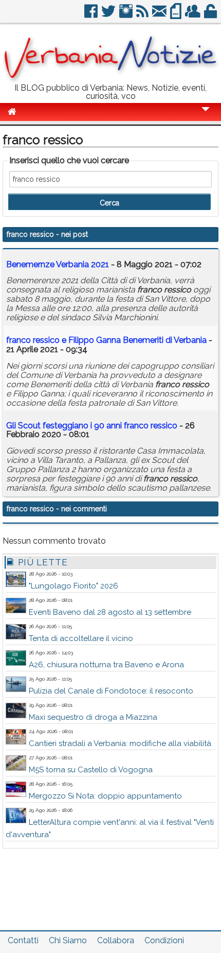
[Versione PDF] (176, 15)
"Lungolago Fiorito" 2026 (73, 586)
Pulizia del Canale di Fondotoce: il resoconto (111, 691)
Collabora (115, 940)
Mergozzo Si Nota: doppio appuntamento (105, 796)
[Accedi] (211, 15)
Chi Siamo (68, 940)
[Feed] (143, 15)
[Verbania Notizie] (110, 79)
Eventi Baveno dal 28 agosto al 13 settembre (110, 612)
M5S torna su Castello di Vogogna (91, 769)
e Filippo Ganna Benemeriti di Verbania (106, 340)
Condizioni (164, 940)
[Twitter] (109, 15)
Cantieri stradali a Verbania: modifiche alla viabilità (120, 743)
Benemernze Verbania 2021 (57, 264)
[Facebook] (91, 15)
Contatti (23, 940)
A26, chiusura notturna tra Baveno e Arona (106, 664)
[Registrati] (193, 15)
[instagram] (126, 15)
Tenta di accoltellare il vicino (81, 638)
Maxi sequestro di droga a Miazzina (93, 717)
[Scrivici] (160, 15)
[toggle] (205, 116)
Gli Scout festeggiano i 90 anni (91, 425)
